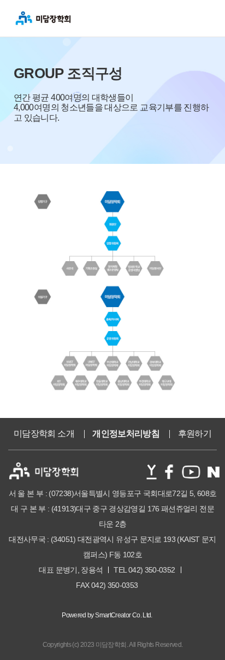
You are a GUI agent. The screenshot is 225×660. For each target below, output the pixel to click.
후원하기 (194, 433)
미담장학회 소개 (44, 433)
